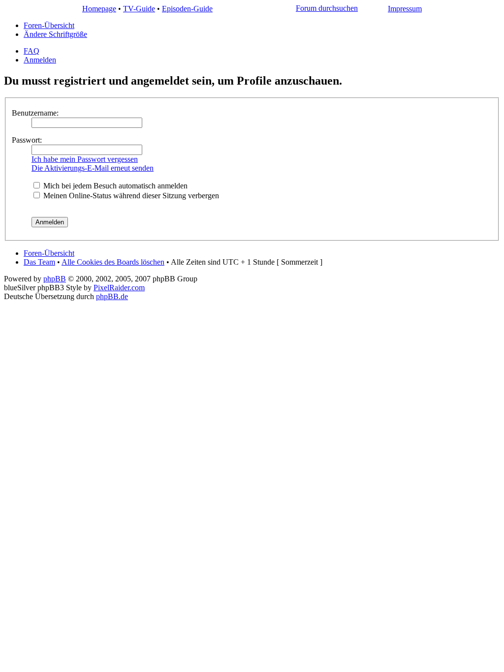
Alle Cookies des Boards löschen (113, 262)
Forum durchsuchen (327, 8)
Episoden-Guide (187, 8)
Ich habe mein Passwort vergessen (85, 159)
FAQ (31, 51)
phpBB (54, 279)
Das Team (39, 262)
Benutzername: (35, 113)
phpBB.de (112, 296)
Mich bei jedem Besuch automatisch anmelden (114, 186)
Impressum (405, 8)
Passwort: (27, 140)
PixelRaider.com (119, 287)
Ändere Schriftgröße (55, 34)
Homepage (99, 8)
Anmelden (40, 60)
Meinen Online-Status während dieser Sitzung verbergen (130, 195)
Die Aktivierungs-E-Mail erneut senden (93, 168)
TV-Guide (139, 8)
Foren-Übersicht (49, 25)
